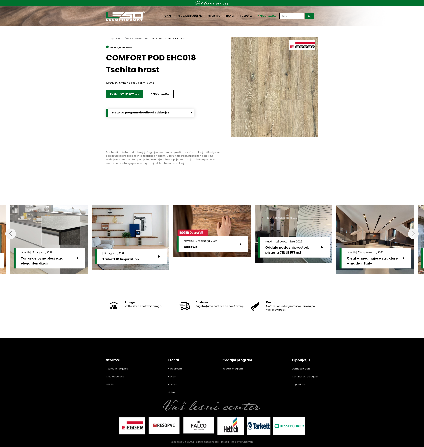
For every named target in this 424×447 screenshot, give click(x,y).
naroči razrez (267, 16)
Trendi (230, 16)
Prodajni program (190, 16)
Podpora (246, 16)
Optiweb (247, 442)
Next (413, 234)
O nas (168, 16)
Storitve (214, 16)
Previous (10, 234)
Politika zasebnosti (206, 442)
